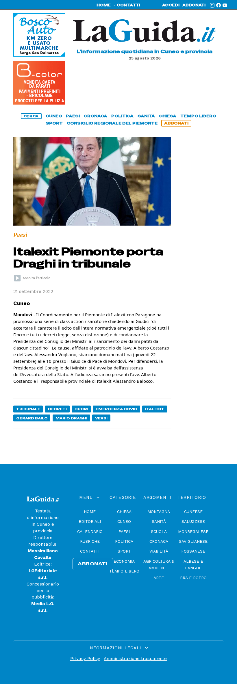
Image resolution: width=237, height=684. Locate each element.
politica (122, 116)
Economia (124, 561)
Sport (124, 551)
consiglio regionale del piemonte (112, 123)
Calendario (90, 531)
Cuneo (124, 521)
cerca (31, 116)
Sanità (159, 521)
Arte (158, 577)
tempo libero (198, 116)
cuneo (54, 116)
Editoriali (90, 521)
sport (54, 123)
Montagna (158, 511)
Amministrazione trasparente (135, 658)
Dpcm (81, 409)
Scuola (159, 531)
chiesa (167, 116)
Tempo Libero (124, 571)
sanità (146, 116)
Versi (101, 418)
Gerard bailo (32, 418)
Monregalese (193, 531)
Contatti (89, 551)
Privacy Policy (85, 658)
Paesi (124, 531)
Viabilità (158, 551)
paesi (73, 116)
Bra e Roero (193, 577)
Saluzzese (193, 521)
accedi (170, 5)
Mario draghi (71, 418)
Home (90, 511)
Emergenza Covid (116, 409)
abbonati (193, 5)
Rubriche (90, 541)
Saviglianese (193, 541)
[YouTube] (225, 5)
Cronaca (158, 541)
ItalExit (154, 409)
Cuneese (193, 511)
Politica (124, 541)
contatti (128, 5)
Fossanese (193, 551)
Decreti (57, 409)
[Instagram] (212, 5)
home (104, 5)
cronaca (95, 116)
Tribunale (28, 409)
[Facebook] (218, 5)
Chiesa (124, 511)
